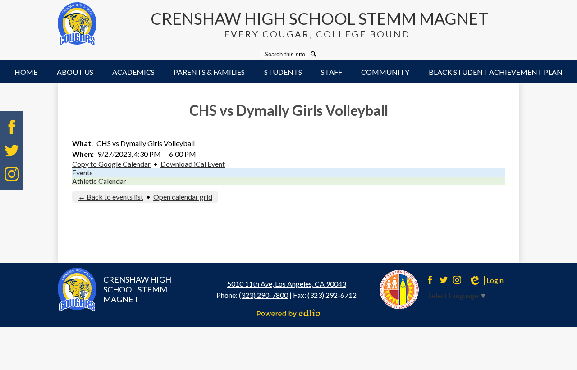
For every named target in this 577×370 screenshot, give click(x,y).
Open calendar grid (182, 196)
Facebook (12, 127)
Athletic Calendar (99, 181)
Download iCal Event (192, 164)
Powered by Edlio (288, 313)
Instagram (12, 174)
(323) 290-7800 (263, 295)
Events (82, 172)
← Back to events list (110, 196)
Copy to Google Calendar (111, 164)
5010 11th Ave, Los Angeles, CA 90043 (286, 283)
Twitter (12, 150)
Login (486, 280)
